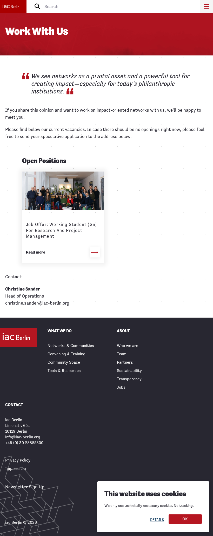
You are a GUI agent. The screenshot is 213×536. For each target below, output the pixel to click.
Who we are (127, 345)
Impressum (15, 468)
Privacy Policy (17, 460)
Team (122, 353)
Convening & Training (66, 353)
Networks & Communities (71, 345)
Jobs (121, 387)
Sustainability (129, 370)
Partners (125, 362)
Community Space (64, 362)
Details (157, 520)
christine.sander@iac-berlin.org (37, 303)
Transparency (129, 378)
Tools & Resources (64, 370)
